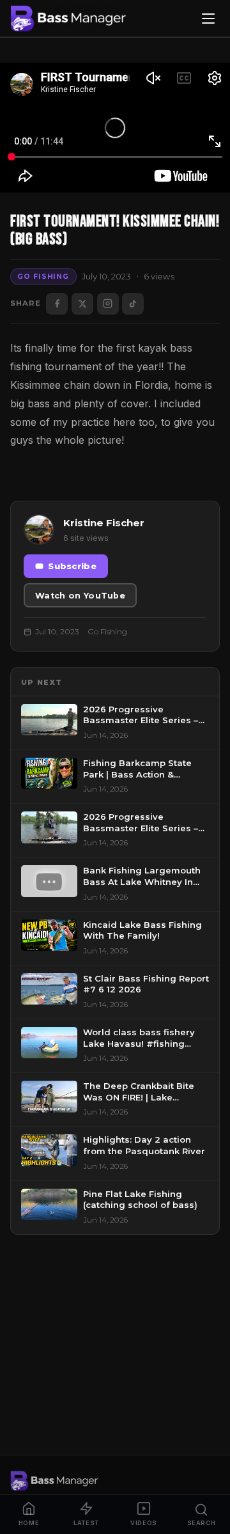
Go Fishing (43, 276)
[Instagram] (108, 304)
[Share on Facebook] (57, 304)
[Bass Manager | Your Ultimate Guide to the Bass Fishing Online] (68, 18)
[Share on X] (82, 304)
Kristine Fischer (103, 523)
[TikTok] (133, 304)
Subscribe (72, 566)
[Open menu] (208, 18)
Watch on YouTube (80, 595)
